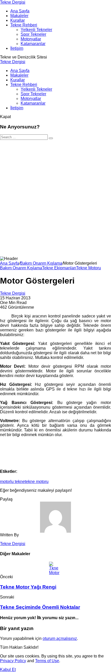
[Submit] (51, 138)
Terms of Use (47, 661)
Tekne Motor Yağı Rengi (28, 587)
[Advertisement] (55, 198)
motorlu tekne (12, 481)
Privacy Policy (13, 661)
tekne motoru (37, 481)
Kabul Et (8, 669)
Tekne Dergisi (12, 2)
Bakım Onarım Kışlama (41, 263)
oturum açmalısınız (60, 638)
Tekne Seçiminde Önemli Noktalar (40, 607)
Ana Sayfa (9, 263)
